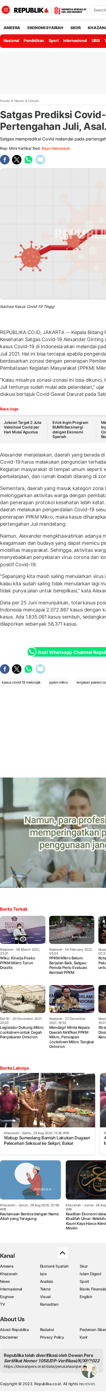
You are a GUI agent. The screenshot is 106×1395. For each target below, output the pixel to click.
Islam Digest (90, 1273)
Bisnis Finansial (93, 1289)
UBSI (96, 40)
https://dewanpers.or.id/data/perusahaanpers (44, 1366)
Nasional (11, 40)
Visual (45, 1296)
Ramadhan (49, 1304)
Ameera (7, 1266)
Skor (84, 1266)
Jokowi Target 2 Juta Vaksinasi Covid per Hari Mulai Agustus (22, 427)
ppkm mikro (58, 682)
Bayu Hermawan (56, 148)
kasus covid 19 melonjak (21, 682)
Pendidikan (34, 40)
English (86, 1296)
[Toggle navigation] (5, 9)
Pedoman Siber (93, 1329)
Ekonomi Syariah (45, 27)
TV (2, 1304)
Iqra (43, 1273)
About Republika (14, 1329)
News (19, 101)
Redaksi (47, 1329)
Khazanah (8, 1273)
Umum (33, 101)
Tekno (45, 1289)
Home (5, 101)
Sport (54, 40)
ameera (12, 27)
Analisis (46, 1281)
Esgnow (7, 1296)
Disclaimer (9, 1337)
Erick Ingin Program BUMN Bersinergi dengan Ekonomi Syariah (70, 429)
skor (75, 27)
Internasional (75, 40)
